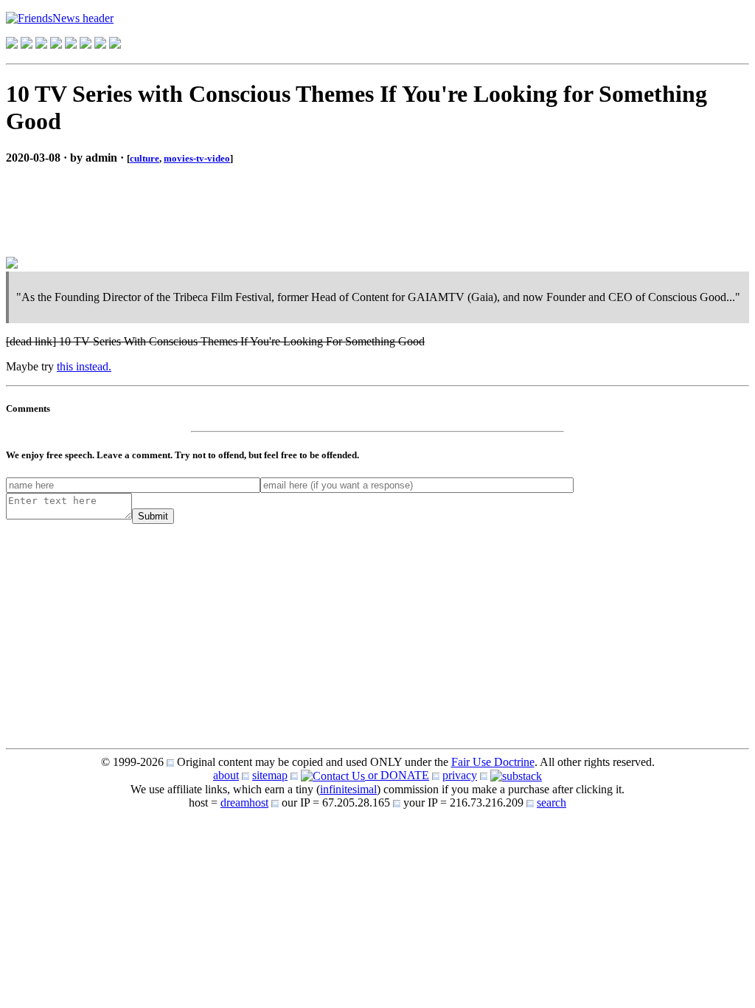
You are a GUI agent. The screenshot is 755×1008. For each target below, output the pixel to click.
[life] (85, 44)
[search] (100, 44)
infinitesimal (348, 789)
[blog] (26, 44)
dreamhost (244, 802)
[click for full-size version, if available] (12, 264)
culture (144, 158)
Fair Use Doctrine (493, 762)
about (226, 775)
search (551, 802)
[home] (12, 44)
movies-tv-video (197, 158)
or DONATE (397, 775)
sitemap (270, 775)
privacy (459, 775)
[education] (56, 44)
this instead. (84, 366)
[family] (71, 44)
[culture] (41, 44)
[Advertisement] (124, 198)
